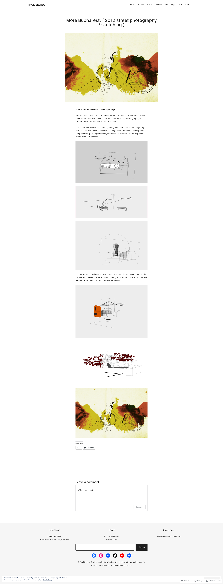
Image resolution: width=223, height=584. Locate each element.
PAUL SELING (36, 4)
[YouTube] (122, 555)
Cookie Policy (47, 580)
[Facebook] (94, 555)
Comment (139, 507)
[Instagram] (101, 555)
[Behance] (108, 555)
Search (142, 547)
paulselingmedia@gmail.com (168, 536)
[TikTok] (115, 555)
